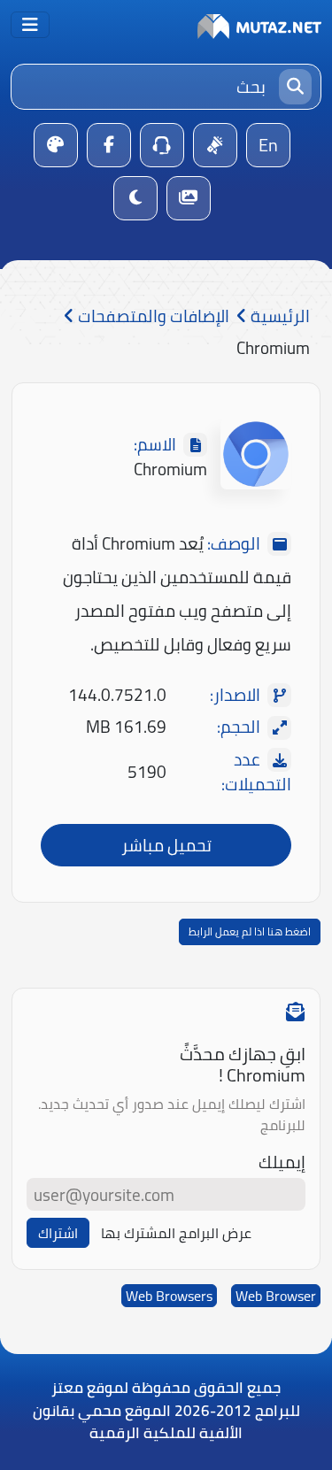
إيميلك (282, 1162)
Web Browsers (169, 1295)
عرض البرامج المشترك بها (176, 1233)
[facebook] (109, 145)
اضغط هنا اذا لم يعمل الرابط (250, 931)
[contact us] (162, 145)
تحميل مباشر (166, 845)
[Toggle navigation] (30, 25)
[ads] (215, 145)
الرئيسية (278, 316)
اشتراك (58, 1233)
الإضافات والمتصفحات (151, 316)
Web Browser (275, 1295)
